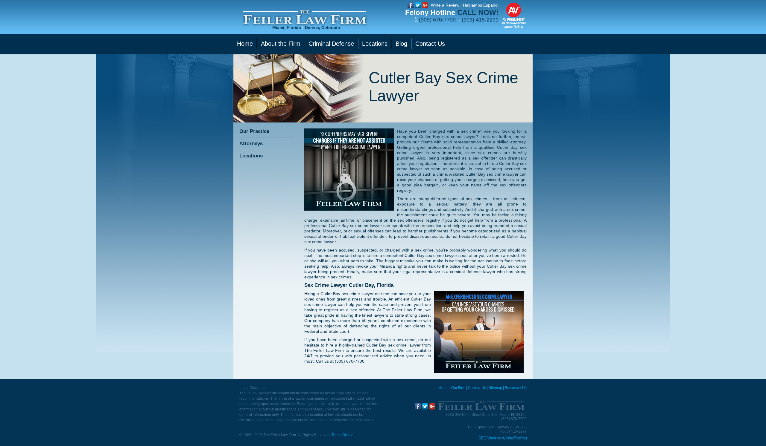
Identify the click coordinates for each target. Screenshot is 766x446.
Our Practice (254, 131)
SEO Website (489, 438)
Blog (401, 43)
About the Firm (280, 43)
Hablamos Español (480, 5)
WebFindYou (516, 438)
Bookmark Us (516, 388)
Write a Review (445, 5)
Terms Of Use (342, 435)
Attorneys (251, 143)
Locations (374, 43)
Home (245, 43)
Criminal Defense (331, 43)
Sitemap (495, 388)
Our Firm (458, 388)
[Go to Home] (481, 405)
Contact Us (430, 43)
